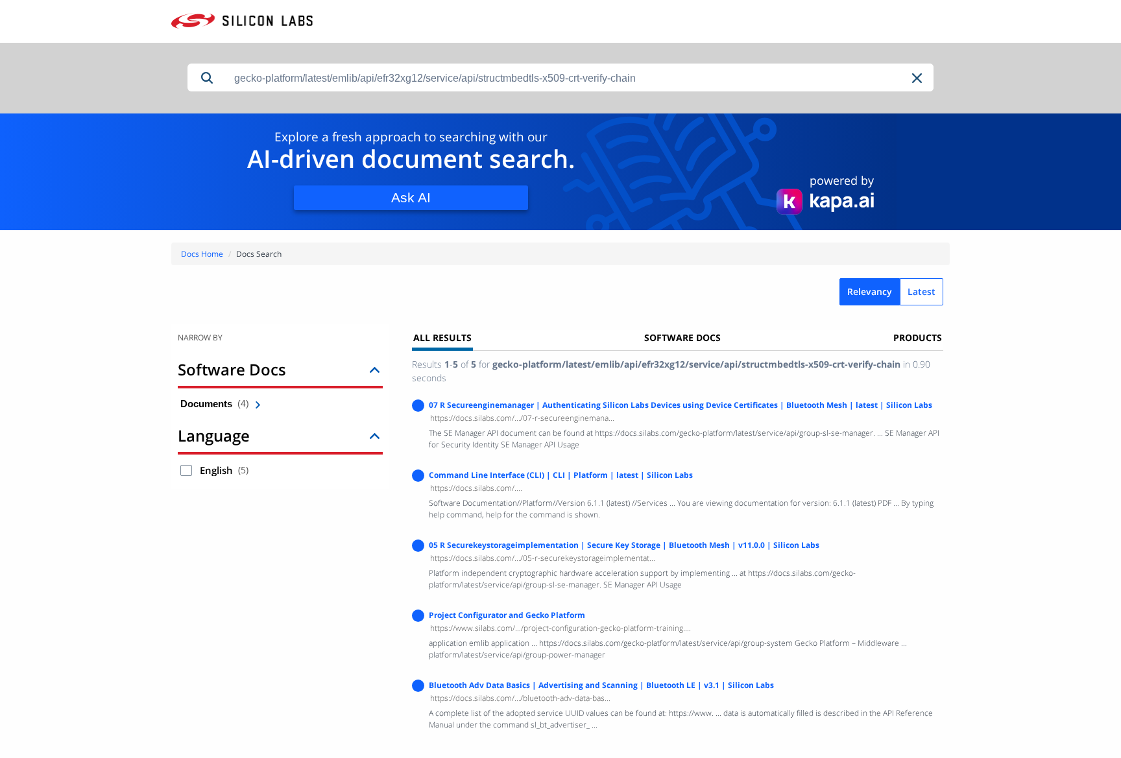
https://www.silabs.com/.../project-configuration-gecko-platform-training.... (560, 628)
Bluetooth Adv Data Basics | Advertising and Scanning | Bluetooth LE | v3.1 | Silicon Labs (601, 685)
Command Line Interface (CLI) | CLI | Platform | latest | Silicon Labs (561, 474)
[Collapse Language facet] (375, 435)
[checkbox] (186, 470)
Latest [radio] (921, 291)
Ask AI (411, 197)
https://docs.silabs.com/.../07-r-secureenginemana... (522, 417)
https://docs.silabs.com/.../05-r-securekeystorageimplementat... (542, 557)
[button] (918, 78)
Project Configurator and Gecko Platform (507, 615)
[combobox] (580, 78)
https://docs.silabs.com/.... (476, 487)
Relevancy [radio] (869, 291)
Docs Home (202, 253)
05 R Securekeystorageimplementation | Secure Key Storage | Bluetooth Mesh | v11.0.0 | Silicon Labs (624, 545)
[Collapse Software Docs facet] (375, 369)
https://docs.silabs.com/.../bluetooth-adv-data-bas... (520, 698)
